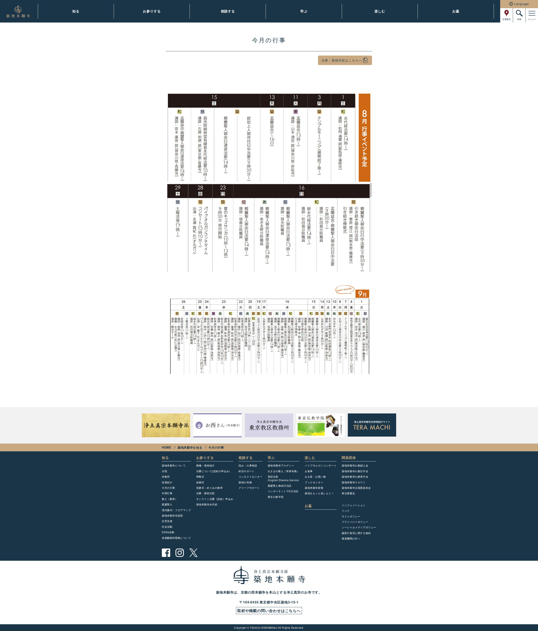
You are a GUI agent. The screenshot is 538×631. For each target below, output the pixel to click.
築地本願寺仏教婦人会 (355, 465)
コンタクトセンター (250, 476)
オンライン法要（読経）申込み (214, 499)
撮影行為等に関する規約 (356, 533)
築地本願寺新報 (314, 487)
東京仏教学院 (276, 496)
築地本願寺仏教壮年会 (355, 471)
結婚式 (200, 482)
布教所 (166, 476)
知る (75, 11)
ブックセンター (314, 482)
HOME (166, 447)
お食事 (309, 471)
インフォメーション (353, 505)
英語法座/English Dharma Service (283, 478)
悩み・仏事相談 (248, 465)
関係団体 (349, 457)
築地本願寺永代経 (207, 504)
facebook (166, 553)
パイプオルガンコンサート (320, 465)
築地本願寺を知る (190, 447)
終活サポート (246, 471)
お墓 (455, 11)
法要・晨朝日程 (205, 493)
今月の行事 (168, 487)
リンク (346, 510)
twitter (193, 553)
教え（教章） (170, 499)
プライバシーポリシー (355, 521)
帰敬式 (200, 476)
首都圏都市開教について (176, 537)
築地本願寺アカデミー (281, 465)
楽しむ (379, 11)
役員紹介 (167, 482)
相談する (228, 11)
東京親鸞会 (348, 493)
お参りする (152, 11)
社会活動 (167, 526)
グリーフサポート (249, 487)
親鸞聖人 (167, 504)
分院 (164, 471)
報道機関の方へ (351, 538)
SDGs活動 (168, 532)
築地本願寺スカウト (353, 482)
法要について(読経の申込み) (213, 471)
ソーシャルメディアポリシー (359, 527)
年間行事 (167, 493)
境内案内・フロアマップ (176, 510)
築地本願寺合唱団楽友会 (356, 487)
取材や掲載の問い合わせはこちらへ (269, 610)
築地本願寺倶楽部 (172, 515)
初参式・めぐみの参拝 (209, 487)
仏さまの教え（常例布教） (283, 471)
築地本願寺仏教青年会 (355, 476)
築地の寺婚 (245, 482)
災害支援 (167, 521)
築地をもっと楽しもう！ (319, 493)
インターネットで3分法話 (283, 491)
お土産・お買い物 (315, 476)
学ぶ (303, 11)
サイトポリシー (351, 516)
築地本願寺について (174, 465)
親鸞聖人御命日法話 (279, 485)
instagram (179, 553)
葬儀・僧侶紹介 (205, 465)
